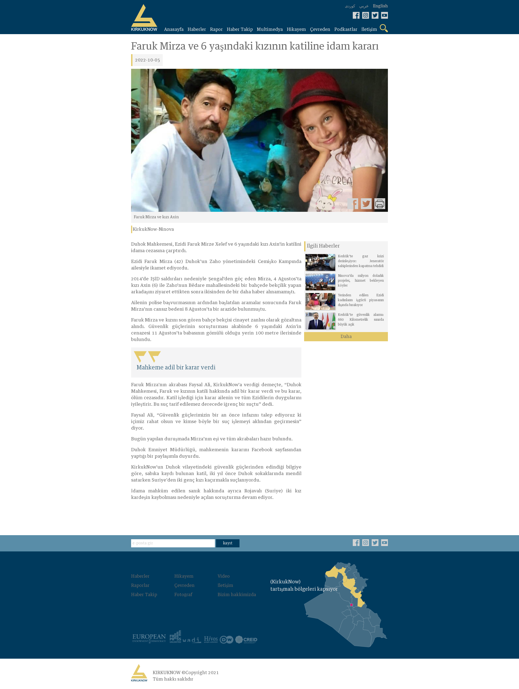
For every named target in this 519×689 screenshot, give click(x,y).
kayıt (227, 543)
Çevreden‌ (184, 585)
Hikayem (184, 576)
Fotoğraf (183, 595)
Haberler (140, 576)
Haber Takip (144, 595)
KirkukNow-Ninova (153, 229)
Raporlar (140, 585)
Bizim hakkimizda (237, 595)
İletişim (225, 585)
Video (224, 576)
